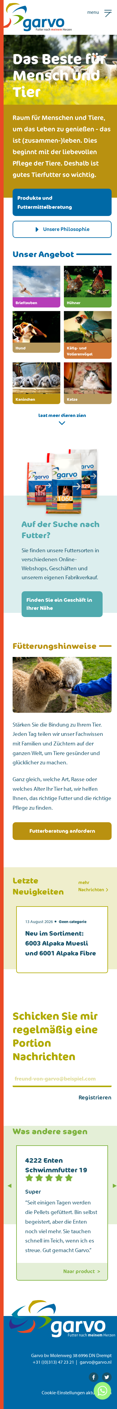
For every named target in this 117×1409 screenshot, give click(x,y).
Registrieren (95, 1097)
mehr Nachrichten (91, 886)
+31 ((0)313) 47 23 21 (53, 1362)
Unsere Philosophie (66, 229)
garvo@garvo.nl (96, 1362)
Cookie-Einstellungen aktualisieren (77, 1393)
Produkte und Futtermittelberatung (44, 202)
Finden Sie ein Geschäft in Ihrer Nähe (59, 603)
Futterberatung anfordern (62, 830)
